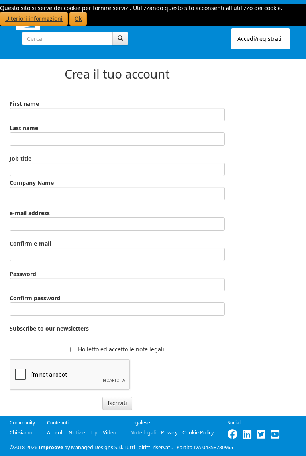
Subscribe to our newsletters (49, 328)
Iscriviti (117, 403)
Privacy (169, 432)
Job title (20, 158)
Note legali (143, 432)
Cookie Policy (198, 432)
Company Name (32, 182)
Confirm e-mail (30, 243)
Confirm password (35, 298)
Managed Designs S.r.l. (97, 447)
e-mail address (30, 213)
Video (109, 432)
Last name (24, 128)
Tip (94, 432)
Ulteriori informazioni (34, 18)
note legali (150, 349)
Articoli (55, 432)
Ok (78, 18)
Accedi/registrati (259, 38)
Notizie (77, 432)
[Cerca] (120, 38)
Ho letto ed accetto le (121, 349)
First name (24, 103)
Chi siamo (21, 432)
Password (23, 274)
